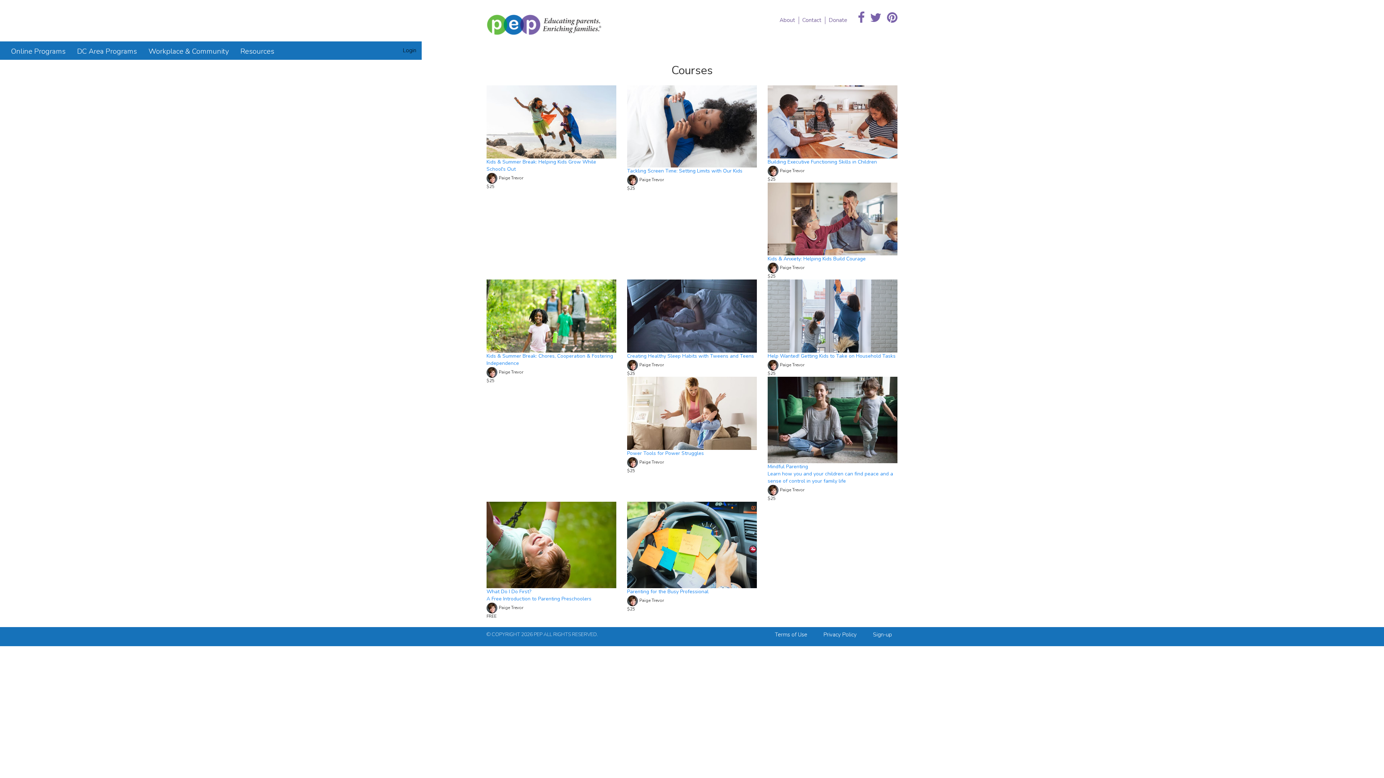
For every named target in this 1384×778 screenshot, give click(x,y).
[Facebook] (861, 18)
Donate (838, 20)
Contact (811, 20)
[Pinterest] (892, 18)
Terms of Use (791, 634)
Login (409, 50)
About (787, 20)
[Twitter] (876, 18)
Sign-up (882, 634)
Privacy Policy (840, 634)
